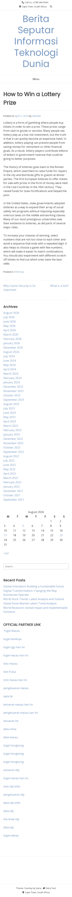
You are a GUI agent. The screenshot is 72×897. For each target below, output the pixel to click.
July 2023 (9, 408)
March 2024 (10, 373)
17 (5, 535)
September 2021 (13, 499)
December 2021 (13, 491)
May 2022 (9, 469)
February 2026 (12, 339)
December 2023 (13, 387)
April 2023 (9, 421)
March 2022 (10, 478)
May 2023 (9, 417)
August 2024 (11, 352)
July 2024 (9, 356)
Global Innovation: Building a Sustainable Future (33, 586)
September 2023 (13, 400)
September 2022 (13, 452)
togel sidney (11, 835)
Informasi (19, 271)
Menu (36, 79)
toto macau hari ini (15, 680)
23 (61, 535)
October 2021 (11, 495)
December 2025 (13, 347)
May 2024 (9, 365)
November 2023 (13, 391)
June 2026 (9, 321)
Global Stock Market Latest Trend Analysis (30, 603)
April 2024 (9, 369)
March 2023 (10, 426)
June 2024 (9, 360)
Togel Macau (11, 631)
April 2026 (9, 330)
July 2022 (9, 460)
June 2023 (9, 413)
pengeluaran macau (15, 688)
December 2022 (13, 439)
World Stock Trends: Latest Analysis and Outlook (33, 599)
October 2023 (11, 395)
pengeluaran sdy (13, 794)
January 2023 (11, 434)
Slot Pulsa (9, 672)
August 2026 (11, 313)
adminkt (36, 115)
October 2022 (11, 447)
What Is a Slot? (59, 286)
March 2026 (10, 334)
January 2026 (11, 343)
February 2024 (12, 378)
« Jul (6, 553)
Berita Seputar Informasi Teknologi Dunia (36, 41)
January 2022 (11, 486)
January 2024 (11, 382)
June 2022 (9, 465)
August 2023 (11, 404)
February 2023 (12, 430)
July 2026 (9, 317)
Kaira (38, 888)
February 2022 (12, 482)
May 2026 (9, 326)
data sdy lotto (11, 803)
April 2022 (9, 473)
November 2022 (13, 443)
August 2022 (11, 456)
